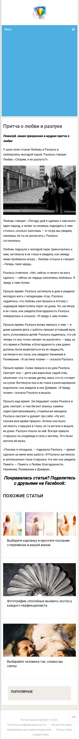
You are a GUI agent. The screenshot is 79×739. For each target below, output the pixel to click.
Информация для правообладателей (29, 729)
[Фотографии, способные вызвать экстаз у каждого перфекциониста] (39, 579)
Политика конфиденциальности (26, 724)
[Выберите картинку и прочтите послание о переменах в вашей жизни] (39, 519)
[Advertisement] (39, 75)
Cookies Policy (41, 734)
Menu (8, 29)
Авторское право (61, 724)
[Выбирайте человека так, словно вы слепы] (39, 640)
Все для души (29, 719)
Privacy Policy (64, 729)
